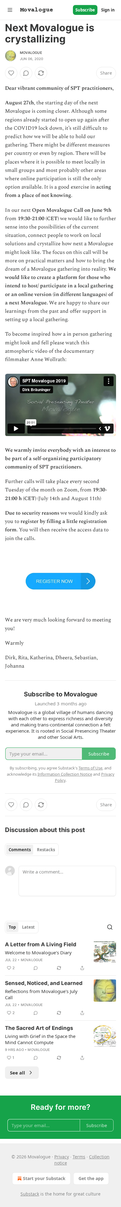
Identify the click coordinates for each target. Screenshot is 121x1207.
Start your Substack (44, 1178)
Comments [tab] (20, 849)
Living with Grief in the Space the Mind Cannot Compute (40, 1039)
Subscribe (85, 10)
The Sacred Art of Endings (39, 1028)
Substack (29, 1194)
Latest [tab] (28, 927)
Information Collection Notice (65, 774)
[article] (60, 956)
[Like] (11, 73)
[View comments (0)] (26, 73)
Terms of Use (90, 768)
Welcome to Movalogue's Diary (38, 952)
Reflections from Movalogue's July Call (41, 994)
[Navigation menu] (10, 10)
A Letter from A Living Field (40, 944)
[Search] (110, 927)
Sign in (108, 10)
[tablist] (32, 849)
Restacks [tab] (46, 849)
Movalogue (31, 52)
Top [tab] (12, 927)
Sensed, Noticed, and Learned (44, 983)
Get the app (91, 1178)
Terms (79, 1157)
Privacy (61, 1157)
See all (17, 1073)
